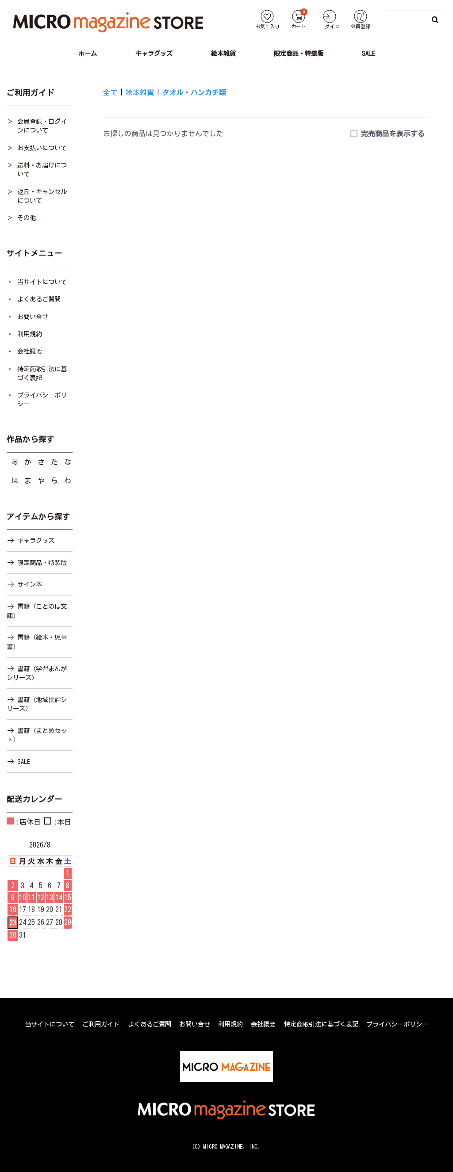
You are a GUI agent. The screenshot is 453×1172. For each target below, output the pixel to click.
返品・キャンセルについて (42, 196)
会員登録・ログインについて (42, 126)
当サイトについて (42, 282)
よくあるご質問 (39, 299)
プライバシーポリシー (42, 399)
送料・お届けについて (42, 169)
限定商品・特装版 (42, 562)
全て (110, 92)
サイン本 (29, 584)
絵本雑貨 (140, 92)
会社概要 (29, 351)
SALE (23, 761)
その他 (26, 217)
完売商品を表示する (393, 133)
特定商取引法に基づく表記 (42, 373)
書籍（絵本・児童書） (37, 641)
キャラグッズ (35, 540)
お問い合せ (32, 316)
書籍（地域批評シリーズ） (37, 704)
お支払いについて (42, 148)
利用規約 (29, 334)
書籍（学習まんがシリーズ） (37, 673)
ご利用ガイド (100, 1024)
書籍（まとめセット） (37, 735)
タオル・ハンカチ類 (194, 92)
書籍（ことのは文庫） (37, 610)
